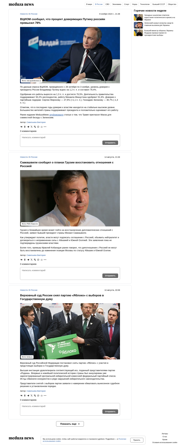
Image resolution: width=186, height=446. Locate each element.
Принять (136, 440)
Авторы (165, 434)
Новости (24, 14)
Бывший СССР (159, 4)
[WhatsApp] (38, 126)
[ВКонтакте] (21, 126)
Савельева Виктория (36, 122)
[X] (31, 126)
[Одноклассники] (24, 126)
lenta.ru (29, 357)
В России (99, 4)
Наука (134, 4)
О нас (165, 437)
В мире (89, 4)
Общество (172, 4)
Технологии (145, 4)
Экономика (116, 4)
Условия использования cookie (164, 442)
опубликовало (56, 114)
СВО (107, 4)
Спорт (126, 4)
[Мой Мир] (41, 126)
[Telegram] (28, 126)
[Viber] (35, 126)
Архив (164, 439)
